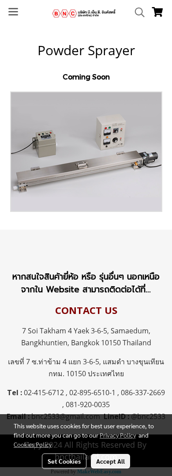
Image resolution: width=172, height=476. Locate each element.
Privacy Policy (118, 435)
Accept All (110, 461)
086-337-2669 (143, 392)
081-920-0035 (88, 404)
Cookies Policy (33, 444)
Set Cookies (64, 461)
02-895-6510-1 (92, 392)
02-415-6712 (44, 392)
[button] (137, 12)
